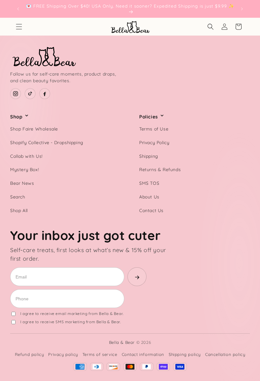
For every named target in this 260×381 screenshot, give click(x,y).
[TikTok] (30, 93)
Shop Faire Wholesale (34, 129)
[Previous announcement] (18, 9)
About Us (149, 197)
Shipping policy (185, 354)
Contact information (143, 354)
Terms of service (99, 354)
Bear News (22, 183)
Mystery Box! (24, 169)
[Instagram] (15, 93)
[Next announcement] (242, 9)
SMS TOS (149, 183)
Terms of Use (153, 129)
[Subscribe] (136, 276)
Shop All (19, 210)
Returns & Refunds (160, 169)
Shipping (148, 156)
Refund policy (29, 354)
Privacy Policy (154, 142)
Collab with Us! (26, 156)
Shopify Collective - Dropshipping (46, 142)
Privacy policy (63, 354)
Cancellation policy (225, 354)
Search (17, 197)
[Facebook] (44, 93)
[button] (19, 27)
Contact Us (151, 210)
